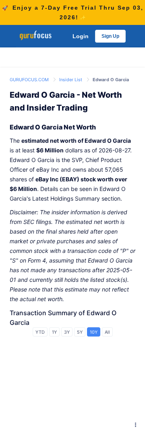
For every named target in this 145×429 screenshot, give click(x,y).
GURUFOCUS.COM (30, 79)
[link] (30, 79)
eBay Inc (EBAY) (57, 179)
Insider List (71, 79)
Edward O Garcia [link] (111, 79)
